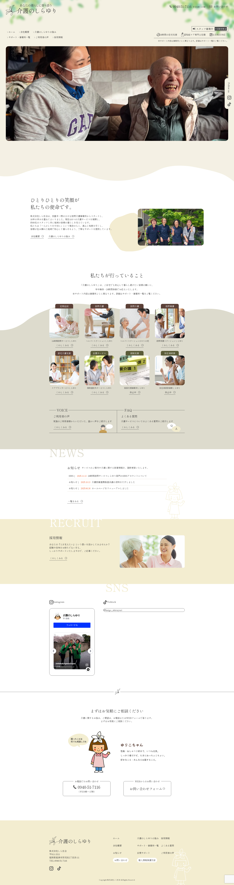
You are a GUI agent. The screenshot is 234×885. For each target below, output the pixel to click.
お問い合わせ (221, 6)
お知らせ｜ (102, 482)
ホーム (12, 32)
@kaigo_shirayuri (113, 610)
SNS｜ (108, 476)
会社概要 (24, 32)
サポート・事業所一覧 (19, 37)
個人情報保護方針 (147, 860)
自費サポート (143, 852)
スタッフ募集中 (211, 29)
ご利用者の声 (42, 37)
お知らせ (117, 852)
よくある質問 (167, 845)
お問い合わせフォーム (146, 788)
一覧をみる (73, 501)
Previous (3, 93)
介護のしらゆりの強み (45, 32)
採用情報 (58, 37)
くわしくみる (56, 558)
